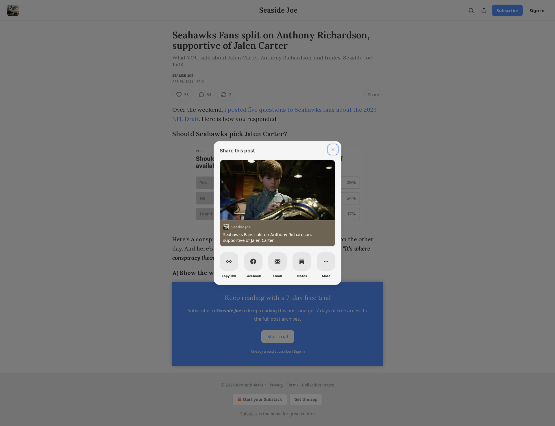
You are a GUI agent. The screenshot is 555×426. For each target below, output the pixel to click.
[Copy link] (229, 261)
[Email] (277, 261)
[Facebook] (253, 261)
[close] (333, 149)
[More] (326, 261)
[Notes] (302, 261)
